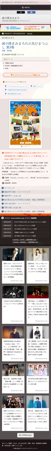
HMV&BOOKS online (14, 94)
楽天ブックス (37, 86)
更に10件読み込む (25, 435)
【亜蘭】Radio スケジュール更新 (24, 232)
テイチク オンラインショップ (17, 86)
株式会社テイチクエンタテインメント (26, 448)
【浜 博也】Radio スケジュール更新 (25, 236)
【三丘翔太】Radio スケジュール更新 (25, 229)
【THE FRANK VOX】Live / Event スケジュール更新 (30, 222)
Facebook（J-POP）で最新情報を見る (24, 239)
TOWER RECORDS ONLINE (17, 90)
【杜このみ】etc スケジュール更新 (24, 225)
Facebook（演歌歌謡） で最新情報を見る (25, 242)
